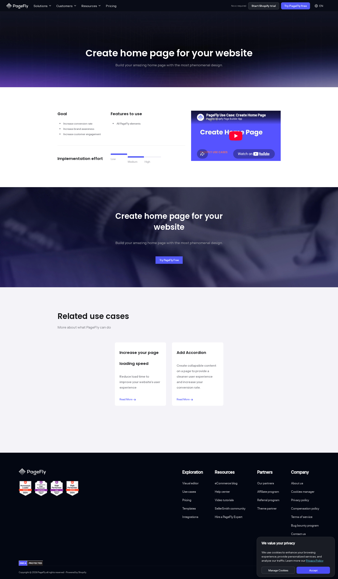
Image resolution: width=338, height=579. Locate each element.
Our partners (265, 483)
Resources (89, 6)
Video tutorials (224, 500)
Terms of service (301, 517)
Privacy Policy (314, 560)
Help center (222, 491)
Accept (313, 570)
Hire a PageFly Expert (228, 517)
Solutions (41, 6)
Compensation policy (305, 508)
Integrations (190, 517)
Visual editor (190, 483)
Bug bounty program (305, 525)
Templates (189, 508)
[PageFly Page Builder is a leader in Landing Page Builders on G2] (25, 488)
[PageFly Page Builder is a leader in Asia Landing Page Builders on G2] (56, 488)
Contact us (298, 534)
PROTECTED (35, 563)
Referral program (268, 500)
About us (297, 483)
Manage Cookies (278, 570)
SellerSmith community (230, 508)
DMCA (23, 563)
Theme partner (267, 508)
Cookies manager (302, 491)
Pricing (111, 6)
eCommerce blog (226, 483)
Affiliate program (268, 491)
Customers (64, 6)
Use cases (189, 491)
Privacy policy (300, 500)
